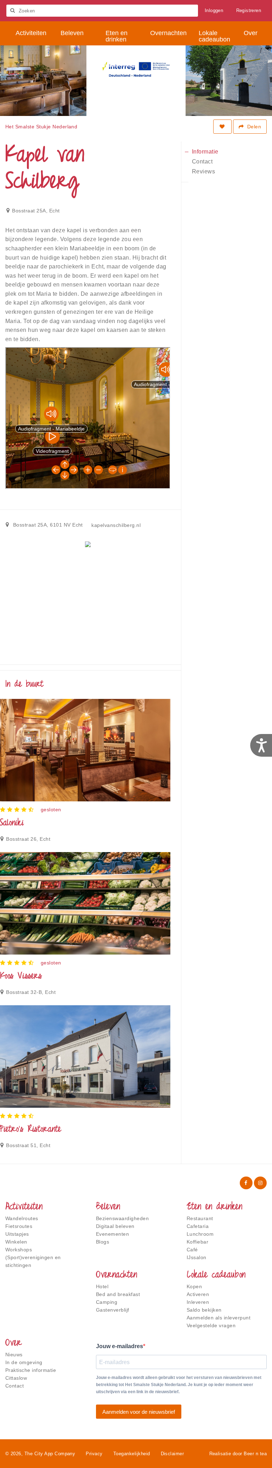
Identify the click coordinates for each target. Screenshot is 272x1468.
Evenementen (112, 1234)
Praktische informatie (30, 1370)
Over (13, 1343)
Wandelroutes (21, 1218)
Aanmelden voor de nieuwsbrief (138, 1412)
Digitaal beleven (115, 1226)
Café (192, 1249)
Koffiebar (197, 1242)
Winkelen (16, 1242)
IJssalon (196, 1257)
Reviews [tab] (203, 171)
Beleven (108, 1207)
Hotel (102, 1286)
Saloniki (12, 823)
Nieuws (14, 1354)
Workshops (18, 1249)
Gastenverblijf (112, 1310)
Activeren (198, 1294)
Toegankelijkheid (131, 1453)
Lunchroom (200, 1234)
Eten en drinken (214, 1207)
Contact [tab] (202, 162)
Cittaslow (16, 1378)
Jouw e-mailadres (119, 1346)
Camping (106, 1302)
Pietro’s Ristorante (30, 1130)
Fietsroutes (18, 1226)
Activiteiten (23, 1207)
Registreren (248, 10)
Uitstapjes (17, 1234)
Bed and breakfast (118, 1294)
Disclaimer (172, 1453)
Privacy (94, 1453)
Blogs (102, 1242)
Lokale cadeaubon (216, 1275)
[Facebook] (246, 1183)
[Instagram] (260, 1183)
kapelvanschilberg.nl (116, 525)
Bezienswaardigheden (122, 1218)
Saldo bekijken (204, 1310)
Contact (14, 1386)
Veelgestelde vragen (211, 1325)
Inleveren (198, 1302)
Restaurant (200, 1218)
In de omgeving (23, 1362)
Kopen (194, 1286)
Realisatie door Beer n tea (238, 1453)
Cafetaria (198, 1226)
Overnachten (116, 1275)
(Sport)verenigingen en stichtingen (33, 1261)
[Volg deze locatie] (222, 126)
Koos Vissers (21, 976)
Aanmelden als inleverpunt (218, 1317)
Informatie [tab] (205, 152)
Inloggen (214, 10)
